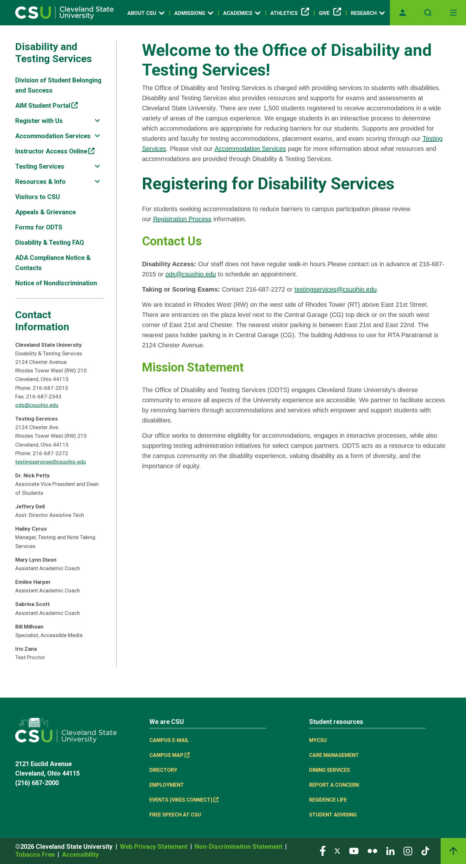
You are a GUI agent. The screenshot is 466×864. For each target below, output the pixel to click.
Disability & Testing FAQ (49, 242)
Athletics (284, 13)
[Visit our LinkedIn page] (390, 851)
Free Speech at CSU (175, 815)
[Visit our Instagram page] (408, 851)
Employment (166, 785)
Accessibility (80, 854)
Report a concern (334, 785)
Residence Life (328, 800)
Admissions (189, 13)
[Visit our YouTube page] (354, 851)
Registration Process (182, 219)
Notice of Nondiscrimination (56, 283)
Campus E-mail (169, 740)
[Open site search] (428, 12)
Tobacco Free (35, 854)
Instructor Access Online (51, 151)
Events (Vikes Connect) (180, 800)
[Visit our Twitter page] (337, 851)
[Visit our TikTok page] (425, 851)
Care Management (334, 755)
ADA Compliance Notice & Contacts (53, 263)
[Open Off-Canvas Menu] (453, 12)
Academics (237, 13)
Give (324, 13)
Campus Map (166, 755)
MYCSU (318, 740)
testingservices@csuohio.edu (50, 462)
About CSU (141, 13)
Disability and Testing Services (53, 53)
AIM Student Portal (42, 105)
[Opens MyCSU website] (402, 12)
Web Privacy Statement (154, 846)
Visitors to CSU (37, 197)
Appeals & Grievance (45, 212)
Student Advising (333, 815)
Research (364, 13)
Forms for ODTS (38, 227)
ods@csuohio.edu (36, 405)
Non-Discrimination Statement (239, 846)
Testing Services (39, 166)
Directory (163, 770)
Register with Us (39, 121)
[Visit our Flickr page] (372, 851)
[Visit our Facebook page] (323, 851)
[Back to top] (453, 851)
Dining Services (329, 770)
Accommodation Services (53, 136)
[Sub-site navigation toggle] (97, 120)
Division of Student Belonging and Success (58, 85)
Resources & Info (40, 181)
